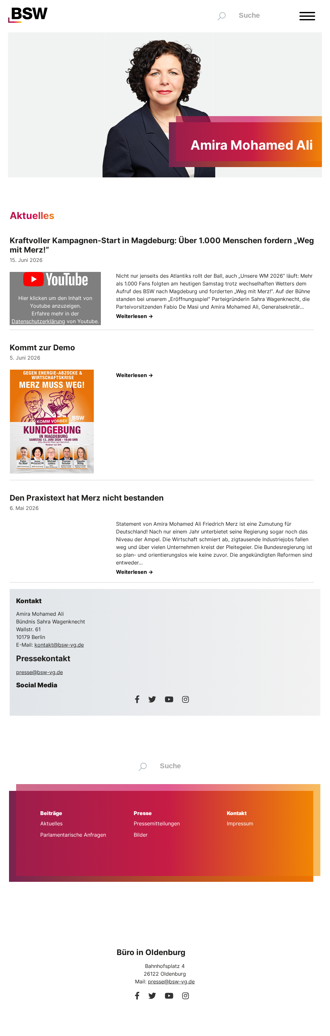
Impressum (240, 823)
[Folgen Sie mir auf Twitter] (153, 699)
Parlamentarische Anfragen (73, 835)
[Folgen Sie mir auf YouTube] (170, 699)
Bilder (141, 835)
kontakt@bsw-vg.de (59, 645)
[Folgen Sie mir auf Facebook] (138, 699)
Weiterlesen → (134, 316)
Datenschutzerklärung (38, 321)
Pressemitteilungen (157, 823)
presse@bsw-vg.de (39, 672)
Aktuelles (51, 823)
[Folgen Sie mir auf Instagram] (185, 699)
